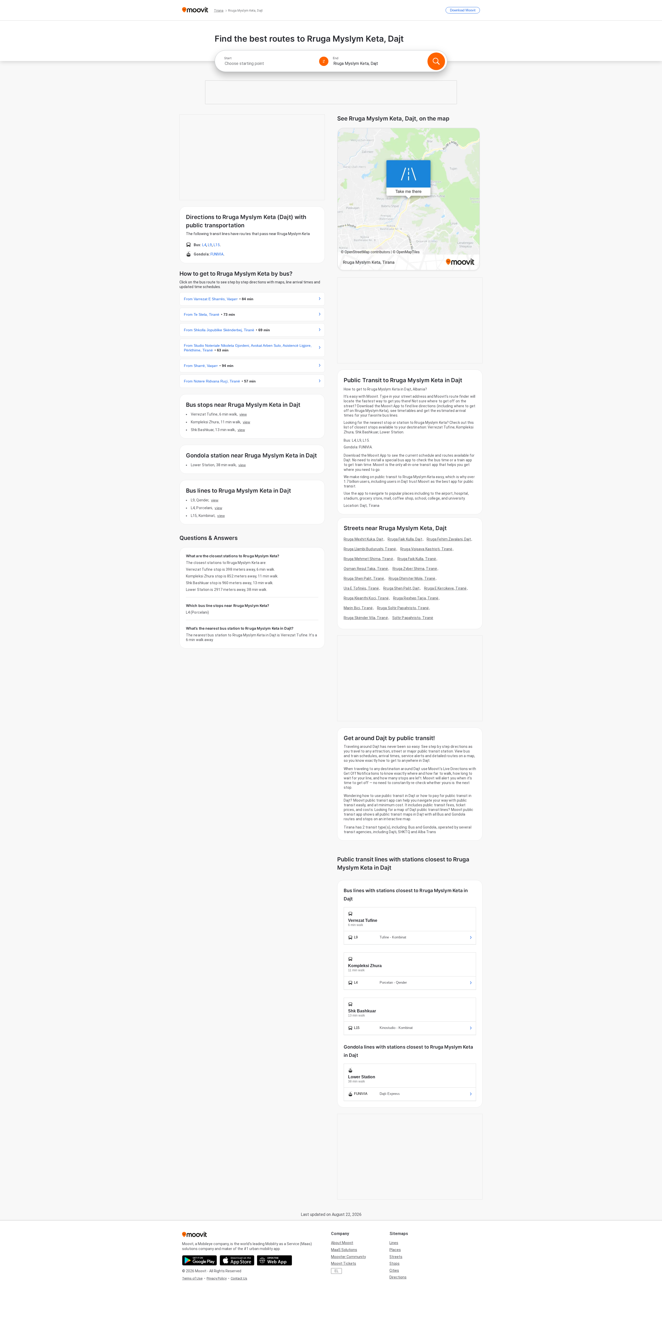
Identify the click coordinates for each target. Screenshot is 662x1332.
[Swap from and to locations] (323, 61)
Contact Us (239, 1278)
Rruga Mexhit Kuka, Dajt (363, 539)
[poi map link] (408, 199)
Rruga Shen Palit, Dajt (401, 588)
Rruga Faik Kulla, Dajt (405, 539)
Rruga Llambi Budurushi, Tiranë (370, 549)
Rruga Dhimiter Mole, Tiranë (412, 578)
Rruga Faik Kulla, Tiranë (416, 559)
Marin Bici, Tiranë (358, 608)
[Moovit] (195, 10)
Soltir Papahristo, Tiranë (412, 618)
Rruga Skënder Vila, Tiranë (366, 618)
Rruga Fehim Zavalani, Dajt (449, 539)
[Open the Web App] (274, 1260)
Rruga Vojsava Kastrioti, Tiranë (426, 549)
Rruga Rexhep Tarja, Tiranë (416, 598)
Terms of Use (192, 1278)
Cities (394, 1270)
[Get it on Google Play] (199, 1260)
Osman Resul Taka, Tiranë (366, 569)
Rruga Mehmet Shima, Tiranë (368, 559)
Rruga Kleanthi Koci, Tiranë (366, 598)
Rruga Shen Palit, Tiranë (364, 578)
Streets (395, 1257)
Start (227, 58)
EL (336, 1271)
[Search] (436, 61)
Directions (398, 1277)
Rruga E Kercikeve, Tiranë (445, 588)
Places (395, 1250)
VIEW (243, 414)
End (335, 58)
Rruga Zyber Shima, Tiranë (415, 569)
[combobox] (269, 63)
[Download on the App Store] (237, 1260)
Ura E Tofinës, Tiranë (361, 588)
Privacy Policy (217, 1278)
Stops (394, 1263)
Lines (393, 1243)
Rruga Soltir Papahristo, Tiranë (403, 608)
